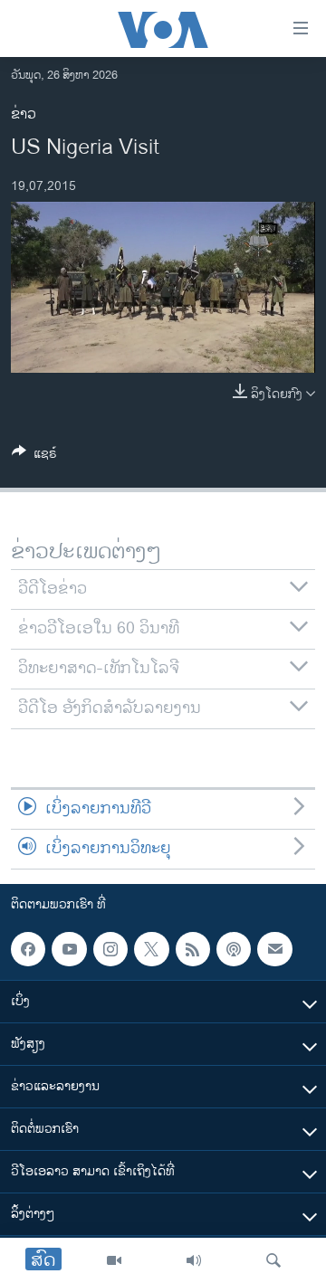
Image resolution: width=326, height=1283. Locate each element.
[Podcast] (233, 949)
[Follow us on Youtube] (69, 949)
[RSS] (193, 949)
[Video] (114, 1260)
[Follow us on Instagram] (110, 949)
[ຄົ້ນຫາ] (273, 1260)
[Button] (34, 456)
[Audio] (194, 1260)
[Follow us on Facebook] (28, 949)
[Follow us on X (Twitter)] (151, 949)
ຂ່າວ (23, 114)
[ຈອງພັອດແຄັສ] (274, 949)
